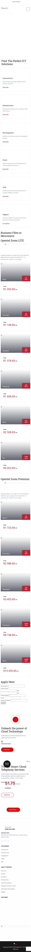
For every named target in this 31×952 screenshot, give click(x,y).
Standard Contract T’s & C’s (8, 886)
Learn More (7, 749)
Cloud (5, 160)
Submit (3, 702)
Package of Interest (6, 700)
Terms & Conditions (6, 883)
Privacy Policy (5, 880)
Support (6, 214)
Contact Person (5, 688)
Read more (6, 87)
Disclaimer (4, 877)
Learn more (7, 795)
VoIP (4, 187)
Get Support (6, 223)
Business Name (4, 686)
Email (2, 698)
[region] (15, 35)
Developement (8, 133)
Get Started (8, 788)
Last (18, 693)
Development (4, 855)
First (18, 690)
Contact (3, 874)
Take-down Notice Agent (8, 889)
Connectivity (8, 78)
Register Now (12, 809)
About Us (3, 870)
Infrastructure (8, 105)
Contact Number (5, 695)
